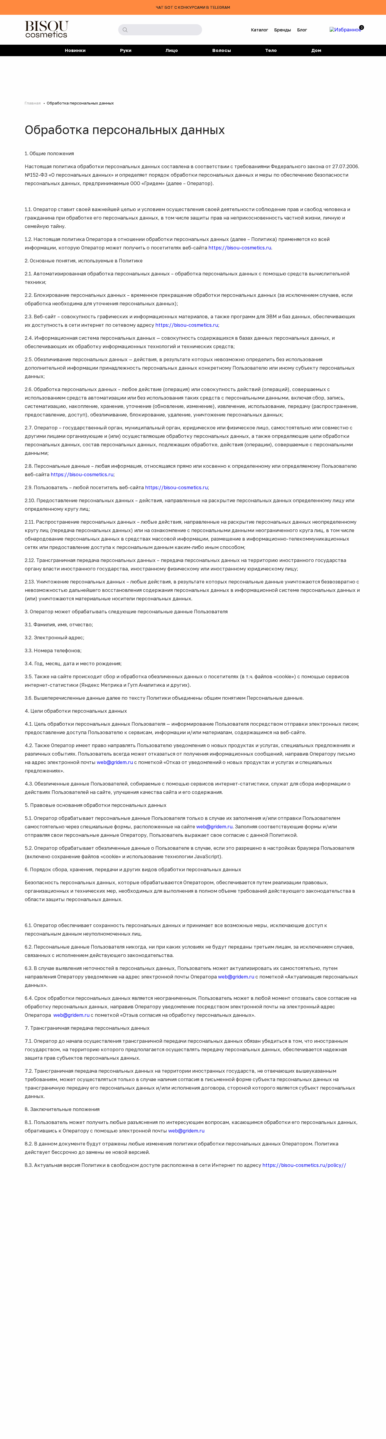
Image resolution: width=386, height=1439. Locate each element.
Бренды (282, 29)
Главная (33, 103)
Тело (271, 50)
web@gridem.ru (115, 762)
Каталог (259, 29)
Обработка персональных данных (80, 103)
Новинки (75, 50)
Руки (125, 50)
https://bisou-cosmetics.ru (239, 248)
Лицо (172, 50)
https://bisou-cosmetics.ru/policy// (304, 1165)
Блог (302, 29)
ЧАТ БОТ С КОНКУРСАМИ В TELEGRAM (193, 7)
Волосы (221, 50)
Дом (316, 50)
